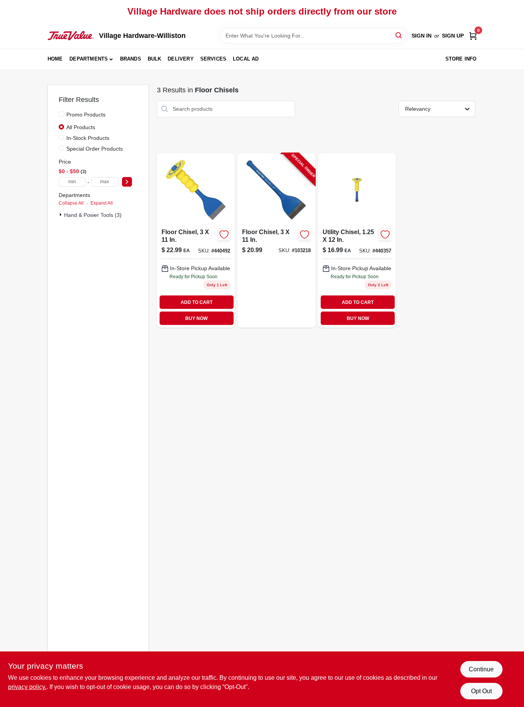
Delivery (181, 59)
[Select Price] (127, 182)
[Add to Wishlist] (224, 234)
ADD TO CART (197, 302)
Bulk (154, 59)
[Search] (399, 35)
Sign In (422, 36)
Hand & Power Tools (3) (93, 215)
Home (55, 59)
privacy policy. (27, 687)
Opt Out (481, 691)
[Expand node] (61, 214)
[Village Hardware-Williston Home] (71, 35)
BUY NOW (196, 318)
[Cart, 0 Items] (473, 36)
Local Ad (246, 59)
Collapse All (71, 203)
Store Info (461, 59)
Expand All (102, 203)
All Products (80, 127)
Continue (481, 669)
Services (213, 59)
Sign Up (453, 36)
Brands (130, 59)
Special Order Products (94, 149)
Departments (88, 59)
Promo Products (85, 114)
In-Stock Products (87, 138)
